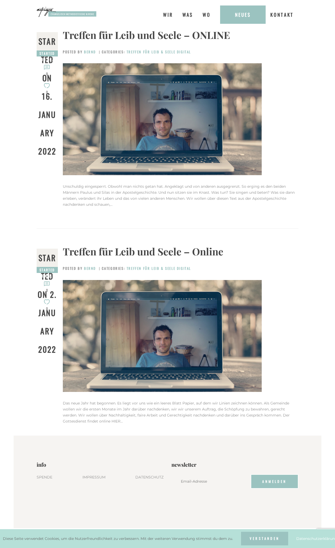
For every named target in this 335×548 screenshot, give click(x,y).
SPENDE (44, 477)
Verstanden (265, 538)
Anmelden (274, 481)
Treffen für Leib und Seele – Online (143, 252)
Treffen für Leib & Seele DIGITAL (159, 51)
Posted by (79, 51)
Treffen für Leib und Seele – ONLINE (146, 35)
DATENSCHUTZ (149, 477)
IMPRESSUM (93, 477)
